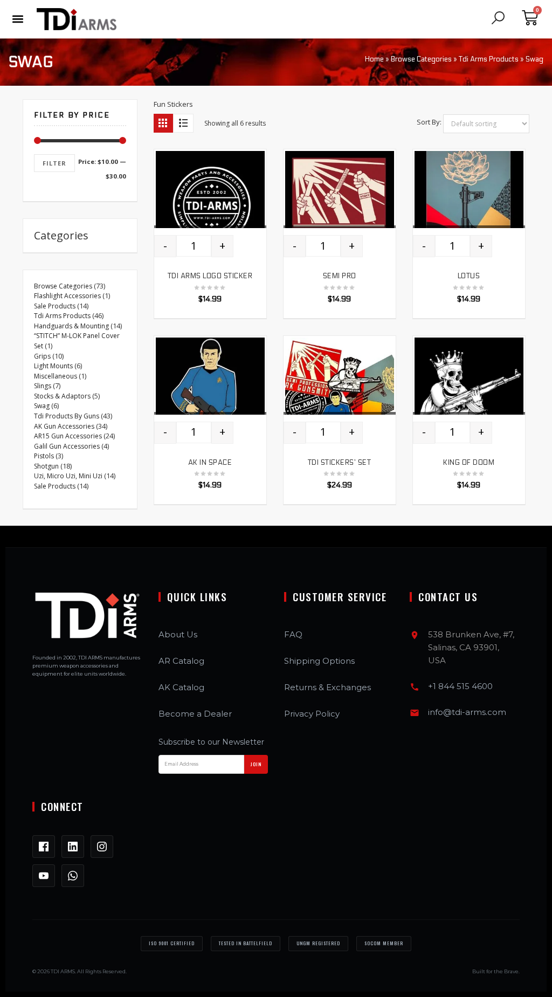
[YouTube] (43, 875)
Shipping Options (319, 661)
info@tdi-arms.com (467, 712)
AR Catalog (181, 661)
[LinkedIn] (72, 846)
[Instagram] (102, 846)
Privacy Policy (312, 714)
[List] (183, 123)
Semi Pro (339, 276)
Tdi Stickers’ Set (339, 462)
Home (374, 59)
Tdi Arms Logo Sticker (210, 276)
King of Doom (468, 462)
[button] (17, 19)
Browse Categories (421, 59)
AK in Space (210, 462)
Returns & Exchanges (327, 687)
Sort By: (429, 122)
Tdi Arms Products (489, 59)
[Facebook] (43, 846)
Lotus (469, 276)
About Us (177, 634)
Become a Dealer (195, 714)
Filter (54, 163)
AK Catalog (181, 687)
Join (256, 764)
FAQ (293, 634)
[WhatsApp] (72, 875)
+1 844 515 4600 (460, 686)
